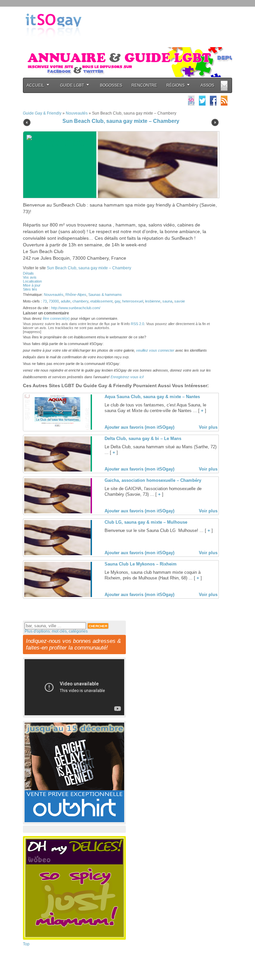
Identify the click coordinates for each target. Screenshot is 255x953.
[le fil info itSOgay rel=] (224, 100)
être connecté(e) (56, 318)
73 (45, 301)
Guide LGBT (72, 85)
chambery (80, 301)
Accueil (35, 85)
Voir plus (208, 427)
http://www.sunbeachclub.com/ (75, 308)
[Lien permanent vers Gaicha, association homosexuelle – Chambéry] (57, 512)
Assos (207, 85)
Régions (175, 85)
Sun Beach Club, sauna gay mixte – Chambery (120, 121)
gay (117, 301)
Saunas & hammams (105, 295)
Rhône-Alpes (75, 295)
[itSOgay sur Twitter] (202, 100)
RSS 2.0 (137, 324)
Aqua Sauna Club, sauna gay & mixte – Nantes (152, 396)
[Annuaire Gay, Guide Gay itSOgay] (53, 43)
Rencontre (144, 85)
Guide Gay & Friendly (42, 113)
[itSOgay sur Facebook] (213, 100)
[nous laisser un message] (224, 85)
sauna (167, 301)
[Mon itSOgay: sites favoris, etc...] (191, 100)
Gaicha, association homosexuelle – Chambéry (153, 480)
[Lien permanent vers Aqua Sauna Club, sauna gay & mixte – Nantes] (57, 428)
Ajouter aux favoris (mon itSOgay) (139, 427)
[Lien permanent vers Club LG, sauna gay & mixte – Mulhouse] (57, 554)
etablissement (101, 301)
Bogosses (111, 85)
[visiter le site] (156, 164)
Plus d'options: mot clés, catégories (56, 631)
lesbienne (152, 301)
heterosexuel (132, 301)
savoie (179, 301)
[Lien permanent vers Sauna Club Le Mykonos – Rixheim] (57, 596)
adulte (65, 301)
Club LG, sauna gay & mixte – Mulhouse (146, 522)
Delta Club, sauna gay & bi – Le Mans (143, 438)
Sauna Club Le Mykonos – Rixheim (141, 564)
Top (26, 944)
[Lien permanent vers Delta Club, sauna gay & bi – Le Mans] (57, 470)
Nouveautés (77, 113)
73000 (54, 301)
